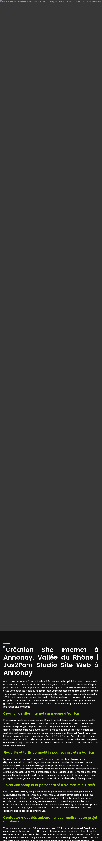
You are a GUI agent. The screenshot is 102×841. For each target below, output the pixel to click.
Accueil (13, 363)
